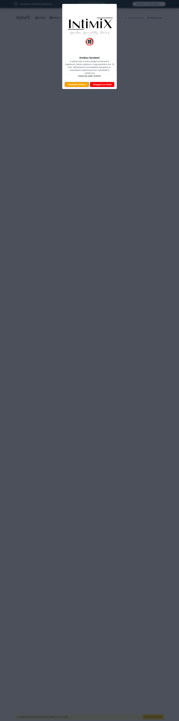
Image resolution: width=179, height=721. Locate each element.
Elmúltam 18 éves (76, 84)
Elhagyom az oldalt (102, 84)
